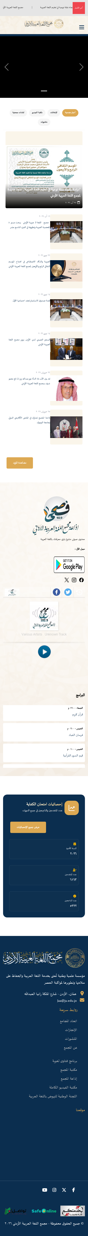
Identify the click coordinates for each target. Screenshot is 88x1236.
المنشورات (71, 1039)
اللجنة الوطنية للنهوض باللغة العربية (53, 1096)
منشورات (44, 122)
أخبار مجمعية (70, 112)
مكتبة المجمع (68, 1070)
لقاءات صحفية (18, 112)
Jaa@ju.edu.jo (67, 1001)
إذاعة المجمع (69, 1079)
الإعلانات (53, 112)
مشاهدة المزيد (19, 463)
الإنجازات (71, 1030)
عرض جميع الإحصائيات (28, 827)
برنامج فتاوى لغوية (64, 1061)
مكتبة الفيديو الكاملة (63, 1088)
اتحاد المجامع (68, 1021)
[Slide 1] (44, 91)
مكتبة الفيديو (37, 112)
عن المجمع (70, 1048)
